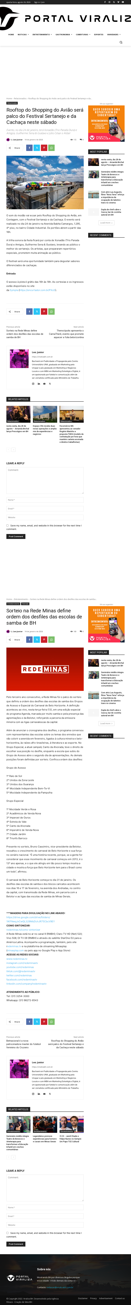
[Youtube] (123, 2)
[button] (121, 42)
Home (9, 98)
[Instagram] (109, 2)
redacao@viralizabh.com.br (60, 1287)
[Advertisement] (65, 69)
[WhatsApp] (51, 148)
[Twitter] (114, 2)
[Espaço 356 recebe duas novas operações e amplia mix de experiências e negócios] (45, 414)
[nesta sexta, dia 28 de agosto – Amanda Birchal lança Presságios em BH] (18, 414)
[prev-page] (8, 450)
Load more (105, 222)
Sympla (14, 290)
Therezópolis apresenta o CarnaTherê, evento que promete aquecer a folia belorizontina (66, 334)
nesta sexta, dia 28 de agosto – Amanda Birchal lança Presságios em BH (17, 429)
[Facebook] (105, 2)
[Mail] (44, 383)
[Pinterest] (44, 148)
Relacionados (20, 98)
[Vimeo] (118, 2)
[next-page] (13, 450)
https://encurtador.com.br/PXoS (37, 290)
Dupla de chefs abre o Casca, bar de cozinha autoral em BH (111, 212)
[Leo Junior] (8, 139)
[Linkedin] (39, 383)
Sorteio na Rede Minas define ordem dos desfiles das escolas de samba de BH (24, 334)
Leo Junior (18, 139)
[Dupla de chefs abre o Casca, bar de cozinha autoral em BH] (93, 212)
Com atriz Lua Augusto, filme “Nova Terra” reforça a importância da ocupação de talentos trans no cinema (112, 197)
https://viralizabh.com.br (42, 357)
